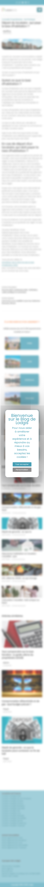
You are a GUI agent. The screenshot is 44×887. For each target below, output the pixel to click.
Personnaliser (22, 469)
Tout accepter (22, 464)
